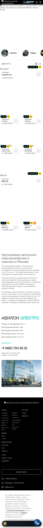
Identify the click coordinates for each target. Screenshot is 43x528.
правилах (24, 512)
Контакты (25, 410)
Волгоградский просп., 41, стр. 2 (13, 334)
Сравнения (5, 461)
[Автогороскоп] (22, 524)
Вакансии (25, 416)
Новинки (4, 451)
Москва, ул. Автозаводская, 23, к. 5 (13, 324)
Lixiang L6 (5, 413)
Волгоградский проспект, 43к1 (12, 330)
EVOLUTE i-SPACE (15, 428)
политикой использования (15, 510)
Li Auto (4, 438)
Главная (4, 41)
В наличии (5, 445)
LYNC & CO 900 (5, 428)
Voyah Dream (16, 420)
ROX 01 (4, 425)
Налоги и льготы (7, 458)
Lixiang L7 (5, 415)
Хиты (3, 448)
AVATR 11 (15, 415)
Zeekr (3, 436)
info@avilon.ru (6, 343)
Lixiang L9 (5, 418)
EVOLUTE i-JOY (15, 423)
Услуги (24, 413)
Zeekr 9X (4, 423)
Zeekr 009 (5, 420)
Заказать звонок (21, 472)
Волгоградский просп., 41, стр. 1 (13, 337)
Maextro (14, 413)
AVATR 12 (15, 418)
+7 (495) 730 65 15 (14, 348)
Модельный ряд (7, 442)
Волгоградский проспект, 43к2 (12, 327)
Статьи (4, 455)
